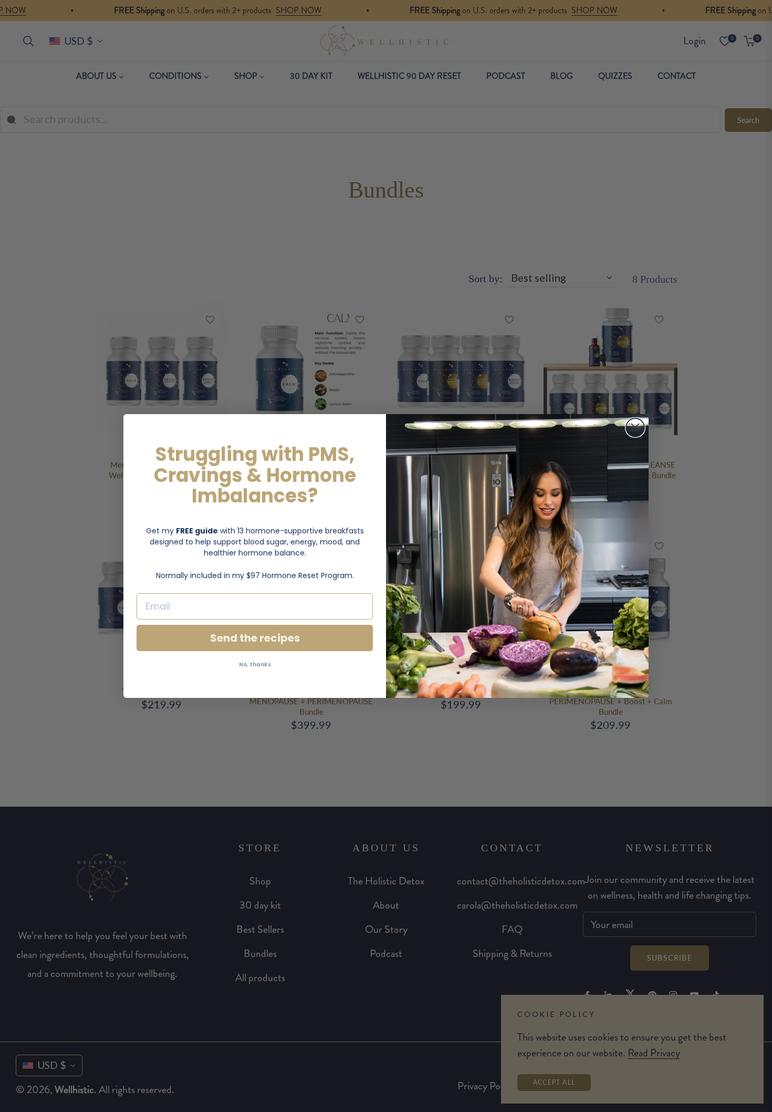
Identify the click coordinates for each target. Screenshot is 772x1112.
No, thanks (255, 664)
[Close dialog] (635, 427)
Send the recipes (255, 638)
